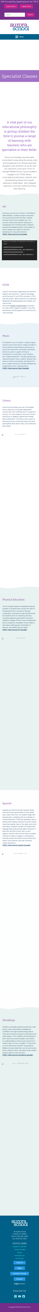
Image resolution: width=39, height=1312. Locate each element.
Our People (19, 1258)
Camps (19, 1252)
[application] (19, 250)
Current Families (19, 1249)
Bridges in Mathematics (19, 306)
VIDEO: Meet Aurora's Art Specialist (14, 234)
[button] (30, 15)
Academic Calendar (19, 1247)
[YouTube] (19, 1296)
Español (22, 1284)
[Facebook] (23, 1296)
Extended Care (19, 1255)
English (16, 1284)
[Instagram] (15, 1296)
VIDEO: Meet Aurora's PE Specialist (14, 630)
